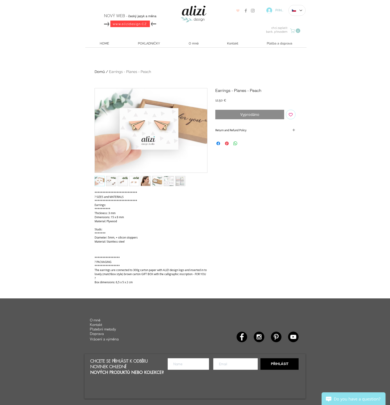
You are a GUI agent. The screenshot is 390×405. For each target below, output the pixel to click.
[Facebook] (245, 10)
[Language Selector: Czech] (297, 10)
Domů (100, 72)
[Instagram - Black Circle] (259, 337)
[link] (295, 30)
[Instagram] (252, 10)
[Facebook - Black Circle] (242, 337)
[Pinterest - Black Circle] (276, 337)
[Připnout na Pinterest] (227, 143)
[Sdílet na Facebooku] (218, 143)
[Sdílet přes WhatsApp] (235, 143)
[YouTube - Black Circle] (293, 337)
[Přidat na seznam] (290, 114)
